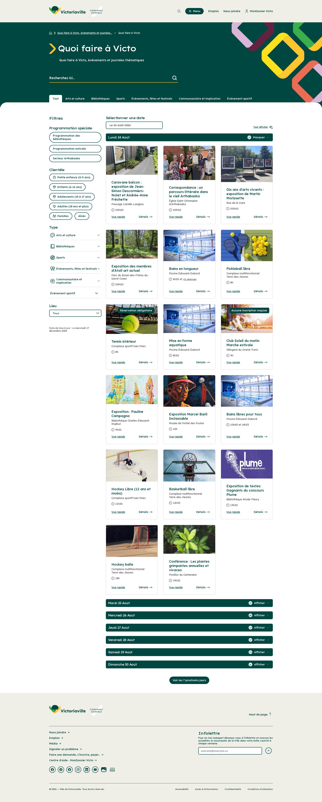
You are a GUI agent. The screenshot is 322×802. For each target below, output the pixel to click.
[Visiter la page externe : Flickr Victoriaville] (104, 770)
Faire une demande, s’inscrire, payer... (74, 754)
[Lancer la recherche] (174, 78)
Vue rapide (118, 217)
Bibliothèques (100, 98)
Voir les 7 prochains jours (189, 680)
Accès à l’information (206, 789)
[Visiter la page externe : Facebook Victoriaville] (52, 770)
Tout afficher (260, 127)
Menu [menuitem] (196, 11)
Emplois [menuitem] (213, 11)
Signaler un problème (63, 749)
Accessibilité (181, 789)
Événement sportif (239, 98)
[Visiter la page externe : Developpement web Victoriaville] (112, 770)
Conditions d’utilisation (260, 789)
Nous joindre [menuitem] (231, 11)
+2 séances (190, 279)
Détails (143, 217)
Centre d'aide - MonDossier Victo (71, 760)
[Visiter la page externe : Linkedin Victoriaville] (86, 770)
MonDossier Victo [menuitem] (261, 11)
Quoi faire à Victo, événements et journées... (84, 33)
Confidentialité (233, 789)
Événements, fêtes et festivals (152, 98)
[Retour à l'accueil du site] (51, 33)
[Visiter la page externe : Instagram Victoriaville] (78, 770)
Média (53, 743)
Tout (56, 98)
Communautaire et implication (199, 98)
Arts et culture (75, 98)
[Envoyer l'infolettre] (268, 751)
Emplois (54, 738)
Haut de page (258, 714)
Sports (120, 98)
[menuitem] (76, 11)
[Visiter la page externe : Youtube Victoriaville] (95, 770)
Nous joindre (57, 732)
